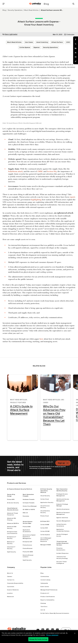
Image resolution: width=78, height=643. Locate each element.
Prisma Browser (27, 548)
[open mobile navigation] (4, 4)
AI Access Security (13, 502)
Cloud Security (45, 495)
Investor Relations (13, 590)
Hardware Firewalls (29, 499)
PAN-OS (25, 512)
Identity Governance (62, 509)
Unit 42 (43, 610)
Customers (10, 586)
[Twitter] (75, 44)
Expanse (37, 47)
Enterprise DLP (27, 541)
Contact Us (10, 580)
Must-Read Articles (31, 10)
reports (72, 197)
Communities (45, 576)
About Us (10, 573)
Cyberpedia (44, 583)
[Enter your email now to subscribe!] (41, 463)
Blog (4, 10)
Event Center (45, 586)
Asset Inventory (42, 42)
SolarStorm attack (15, 172)
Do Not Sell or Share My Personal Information (55, 613)
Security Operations (15, 10)
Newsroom (10, 596)
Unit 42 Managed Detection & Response (45, 539)
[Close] (75, 633)
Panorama (26, 516)
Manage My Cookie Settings (38, 639)
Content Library (45, 580)
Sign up (61, 463)
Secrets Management (63, 521)
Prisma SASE (27, 526)
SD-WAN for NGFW (29, 509)
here (41, 339)
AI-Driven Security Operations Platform (46, 490)
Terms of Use (59, 466)
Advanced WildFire (13, 523)
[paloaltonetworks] (35, 3)
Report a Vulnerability (47, 600)
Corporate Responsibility (15, 583)
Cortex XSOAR (45, 531)
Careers (9, 576)
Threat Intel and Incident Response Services (62, 543)
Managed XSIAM (45, 544)
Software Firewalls (28, 502)
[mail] (75, 57)
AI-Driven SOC (44, 521)
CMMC (40, 172)
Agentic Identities (62, 517)
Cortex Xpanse (24, 47)
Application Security (46, 502)
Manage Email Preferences (49, 590)
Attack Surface (57, 42)
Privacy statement (52, 635)
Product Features (18, 402)
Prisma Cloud (44, 516)
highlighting (36, 200)
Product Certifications (48, 596)
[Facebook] (75, 39)
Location (10, 593)
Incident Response (62, 553)
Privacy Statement (45, 468)
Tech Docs (44, 606)
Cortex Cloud (44, 499)
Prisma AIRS (11, 499)
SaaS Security (11, 552)
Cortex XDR (44, 528)
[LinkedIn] (75, 48)
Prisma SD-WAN (28, 551)
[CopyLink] (75, 61)
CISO (68, 42)
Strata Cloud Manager (30, 506)
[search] (73, 4)
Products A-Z (45, 593)
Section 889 (51, 172)
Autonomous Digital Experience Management (29, 536)
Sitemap (43, 603)
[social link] (38, 630)
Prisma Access (27, 545)
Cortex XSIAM (44, 524)
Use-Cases (29, 42)
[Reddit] (75, 52)
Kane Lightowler (11, 34)
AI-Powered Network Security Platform (19, 489)
